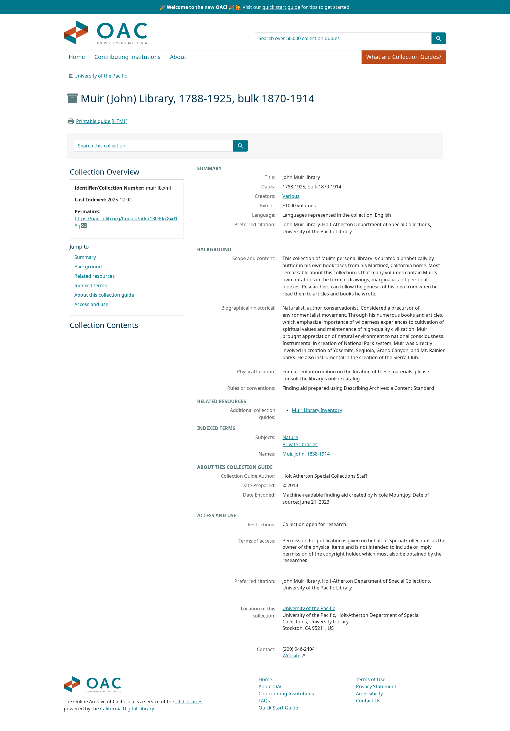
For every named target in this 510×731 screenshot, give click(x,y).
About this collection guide (104, 295)
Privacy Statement (376, 686)
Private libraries (300, 444)
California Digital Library (127, 708)
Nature (290, 437)
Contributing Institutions (127, 57)
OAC (106, 32)
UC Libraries (188, 701)
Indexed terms (90, 285)
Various (291, 196)
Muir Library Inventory (317, 410)
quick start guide (281, 7)
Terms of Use (370, 679)
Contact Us (368, 700)
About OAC (271, 686)
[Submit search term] (438, 38)
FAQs (264, 700)
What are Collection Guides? (403, 57)
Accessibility (369, 693)
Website (291, 655)
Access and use (91, 304)
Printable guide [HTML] (102, 121)
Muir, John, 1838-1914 (306, 454)
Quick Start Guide (278, 707)
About (178, 57)
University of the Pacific (100, 76)
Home (77, 57)
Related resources (94, 276)
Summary (85, 257)
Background (88, 266)
